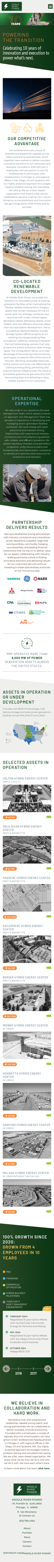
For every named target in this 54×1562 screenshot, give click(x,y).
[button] (50, 6)
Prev (9, 1367)
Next (44, 1367)
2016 (18, 1373)
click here (43, 1468)
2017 (33, 1373)
